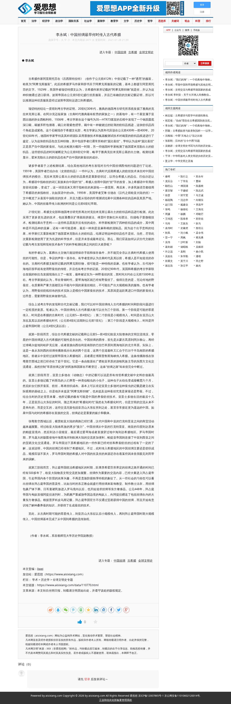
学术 (35, 580)
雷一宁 (169, 237)
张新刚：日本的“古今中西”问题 (182, 140)
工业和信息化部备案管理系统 (115, 700)
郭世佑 (199, 218)
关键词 (175, 21)
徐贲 (167, 195)
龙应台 (169, 181)
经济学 (46, 21)
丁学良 (184, 181)
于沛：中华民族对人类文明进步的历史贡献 (189, 156)
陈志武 (199, 190)
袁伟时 (169, 228)
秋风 (167, 232)
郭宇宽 (184, 195)
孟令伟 (199, 232)
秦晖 (167, 176)
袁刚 (183, 251)
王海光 (199, 209)
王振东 (184, 223)
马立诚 (199, 195)
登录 (87, 679)
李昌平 (199, 204)
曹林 (198, 181)
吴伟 (167, 242)
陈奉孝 (184, 218)
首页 (23, 21)
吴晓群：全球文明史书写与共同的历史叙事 (189, 145)
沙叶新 (184, 242)
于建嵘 (184, 190)
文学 (126, 21)
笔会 (187, 21)
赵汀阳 (169, 204)
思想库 (162, 21)
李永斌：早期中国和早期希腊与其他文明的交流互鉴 (194, 84)
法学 (34, 21)
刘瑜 (198, 242)
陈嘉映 (199, 186)
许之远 (169, 251)
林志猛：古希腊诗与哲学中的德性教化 (186, 115)
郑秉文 (169, 261)
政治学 (59, 21)
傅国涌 (184, 186)
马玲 (167, 223)
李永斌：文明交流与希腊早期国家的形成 (188, 89)
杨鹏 (183, 214)
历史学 (138, 21)
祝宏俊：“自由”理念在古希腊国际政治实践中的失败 (194, 120)
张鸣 (167, 209)
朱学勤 (184, 256)
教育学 (114, 21)
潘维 (198, 256)
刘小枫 (184, 232)
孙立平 (184, 265)
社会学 (88, 21)
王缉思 (169, 218)
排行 (208, 21)
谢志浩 (169, 265)
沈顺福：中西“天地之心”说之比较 (183, 135)
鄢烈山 (169, 186)
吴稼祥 (199, 247)
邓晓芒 (199, 214)
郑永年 (199, 176)
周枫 (183, 237)
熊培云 (199, 228)
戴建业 (184, 204)
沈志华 (184, 200)
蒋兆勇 (199, 237)
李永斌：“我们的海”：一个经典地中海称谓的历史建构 (195, 79)
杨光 (198, 265)
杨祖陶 (169, 200)
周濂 (167, 214)
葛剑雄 (169, 247)
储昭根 (184, 247)
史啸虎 (184, 228)
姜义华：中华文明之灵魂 (179, 161)
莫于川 (184, 261)
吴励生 (169, 256)
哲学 (150, 21)
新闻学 (101, 21)
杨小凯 (199, 251)
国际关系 (74, 21)
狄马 (198, 223)
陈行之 (184, 176)
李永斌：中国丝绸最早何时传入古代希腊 (188, 99)
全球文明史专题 (63, 580)
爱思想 (47, 9)
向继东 (199, 200)
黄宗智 (169, 190)
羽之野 (199, 261)
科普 (197, 21)
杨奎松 (184, 209)
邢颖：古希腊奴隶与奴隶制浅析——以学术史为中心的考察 (198, 130)
